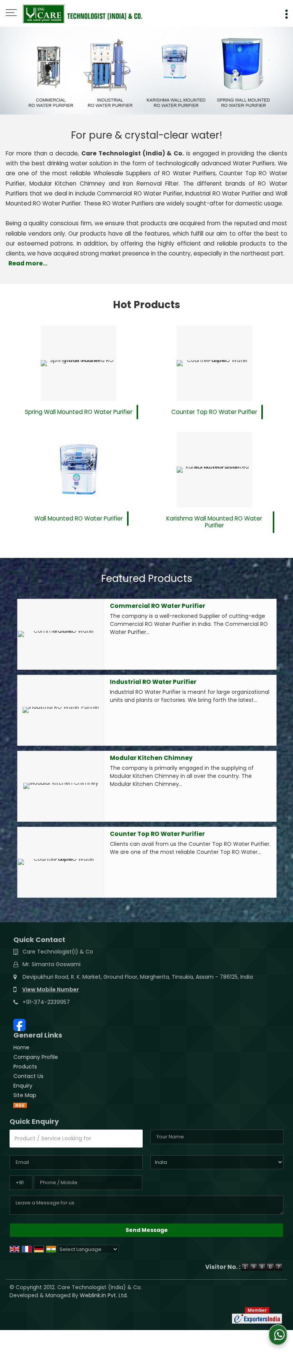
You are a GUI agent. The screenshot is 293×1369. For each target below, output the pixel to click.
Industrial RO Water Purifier (153, 682)
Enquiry (22, 1085)
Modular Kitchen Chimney (151, 758)
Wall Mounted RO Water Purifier (78, 518)
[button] (50, 989)
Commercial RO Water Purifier (157, 606)
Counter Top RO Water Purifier (214, 412)
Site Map (24, 1095)
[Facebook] (19, 1024)
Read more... (27, 263)
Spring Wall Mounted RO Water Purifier (78, 412)
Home (21, 1047)
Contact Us (28, 1076)
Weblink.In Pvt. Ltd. (104, 1295)
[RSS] (20, 1105)
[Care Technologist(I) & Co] (82, 13)
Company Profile (35, 1057)
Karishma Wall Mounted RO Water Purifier (214, 521)
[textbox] (76, 1139)
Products (25, 1066)
